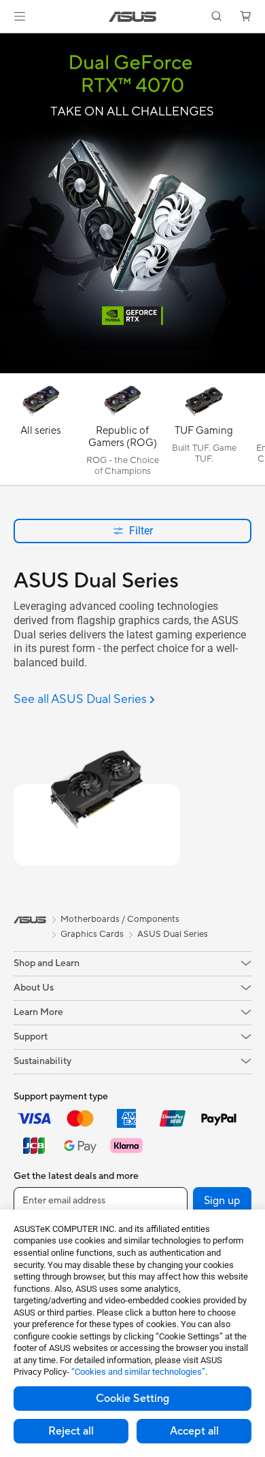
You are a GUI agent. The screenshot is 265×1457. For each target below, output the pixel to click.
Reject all (71, 1431)
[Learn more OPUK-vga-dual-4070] (132, 370)
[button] (20, 16)
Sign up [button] (222, 1200)
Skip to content (8, 42)
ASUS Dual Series (172, 934)
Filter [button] (141, 530)
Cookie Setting (132, 1398)
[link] (133, 17)
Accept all (194, 1431)
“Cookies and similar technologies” (138, 1372)
